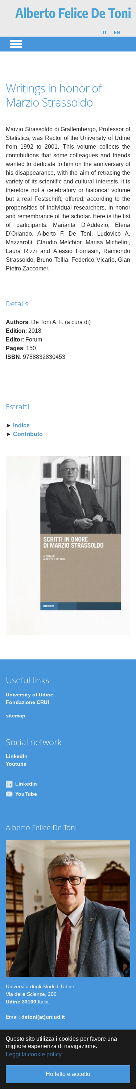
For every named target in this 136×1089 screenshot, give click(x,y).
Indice (21, 425)
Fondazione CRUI (27, 702)
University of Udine (29, 694)
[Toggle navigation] (16, 43)
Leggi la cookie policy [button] (34, 1054)
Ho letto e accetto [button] (68, 1074)
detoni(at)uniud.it (43, 1017)
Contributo (28, 434)
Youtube (16, 764)
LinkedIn (17, 756)
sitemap (15, 716)
